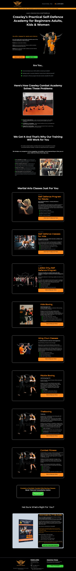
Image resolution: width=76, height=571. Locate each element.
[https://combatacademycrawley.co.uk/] (17, 4)
